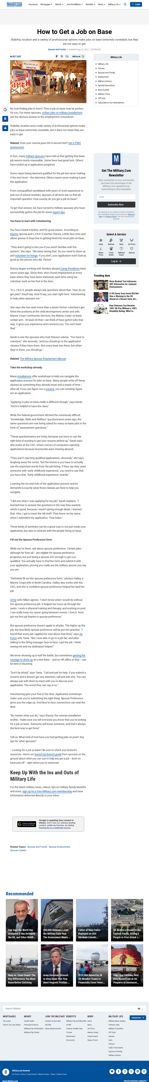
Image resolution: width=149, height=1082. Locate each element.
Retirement (70, 1036)
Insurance (33, 4)
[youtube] (112, 1071)
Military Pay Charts (31, 1032)
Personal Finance (31, 1025)
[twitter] (131, 1071)
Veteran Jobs (114, 1025)
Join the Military (73, 4)
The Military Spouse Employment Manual (43, 358)
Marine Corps (92, 1032)
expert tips (59, 212)
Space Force (92, 1040)
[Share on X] (62, 56)
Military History (115, 1055)
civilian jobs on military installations (62, 112)
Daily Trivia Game (116, 1048)
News (100, 4)
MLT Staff (17, 56)
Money (58, 4)
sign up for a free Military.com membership (47, 791)
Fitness (112, 1044)
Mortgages (45, 4)
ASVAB (48, 1025)
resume (49, 389)
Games (112, 1036)
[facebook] (118, 1071)
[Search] (125, 4)
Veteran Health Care (74, 1028)
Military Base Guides (117, 1021)
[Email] (67, 56)
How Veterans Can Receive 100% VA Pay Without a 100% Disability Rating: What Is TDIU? (123, 308)
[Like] (5, 128)
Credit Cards (29, 1021)
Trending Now (102, 275)
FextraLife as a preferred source (55, 828)
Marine (14, 234)
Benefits (89, 4)
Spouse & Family (115, 1051)
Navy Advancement (53, 1028)
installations (24, 376)
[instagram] (124, 1071)
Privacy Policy (111, 217)
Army (13, 599)
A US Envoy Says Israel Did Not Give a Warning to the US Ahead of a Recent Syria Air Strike (124, 296)
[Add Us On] (5, 109)
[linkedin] (137, 1071)
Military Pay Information (34, 1028)
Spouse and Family (57, 49)
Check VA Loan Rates (12, 1025)
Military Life (113, 4)
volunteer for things (26, 255)
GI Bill (68, 1025)
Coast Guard (92, 1036)
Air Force (91, 1028)
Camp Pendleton (70, 268)
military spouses (35, 156)
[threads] (144, 1071)
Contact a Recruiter (53, 1021)
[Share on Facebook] (56, 56)
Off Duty (112, 1032)
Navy (89, 1025)
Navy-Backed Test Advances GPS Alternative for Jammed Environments (122, 284)
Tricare (69, 1032)
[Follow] (5, 119)
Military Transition (116, 1028)
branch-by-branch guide (48, 754)
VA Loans (7, 1021)
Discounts (70, 1040)
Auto (110, 1040)
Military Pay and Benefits (76, 1021)
